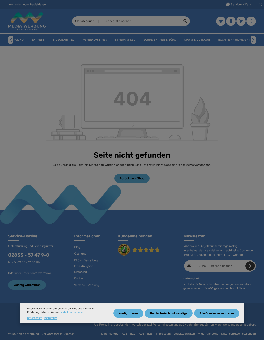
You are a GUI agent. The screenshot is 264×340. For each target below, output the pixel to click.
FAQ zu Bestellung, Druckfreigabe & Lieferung (86, 266)
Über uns (80, 254)
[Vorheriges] (10, 40)
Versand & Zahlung (86, 285)
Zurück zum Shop (132, 178)
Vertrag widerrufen (27, 285)
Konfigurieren (128, 313)
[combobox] (139, 21)
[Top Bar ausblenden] (260, 4)
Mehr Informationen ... (73, 312)
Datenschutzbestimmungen (216, 284)
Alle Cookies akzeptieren (216, 313)
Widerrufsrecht (208, 333)
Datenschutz (109, 333)
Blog (77, 247)
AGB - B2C (129, 333)
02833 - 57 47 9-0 (28, 255)
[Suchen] (185, 21)
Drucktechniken (184, 333)
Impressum (163, 333)
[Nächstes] (253, 40)
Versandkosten (163, 324)
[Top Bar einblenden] (251, 21)
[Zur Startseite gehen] (27, 21)
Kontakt (79, 278)
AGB (211, 288)
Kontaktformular (40, 273)
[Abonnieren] (250, 266)
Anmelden (15, 4)
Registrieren (38, 4)
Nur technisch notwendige (168, 313)
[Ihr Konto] (231, 21)
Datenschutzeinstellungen (238, 333)
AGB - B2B (146, 333)
